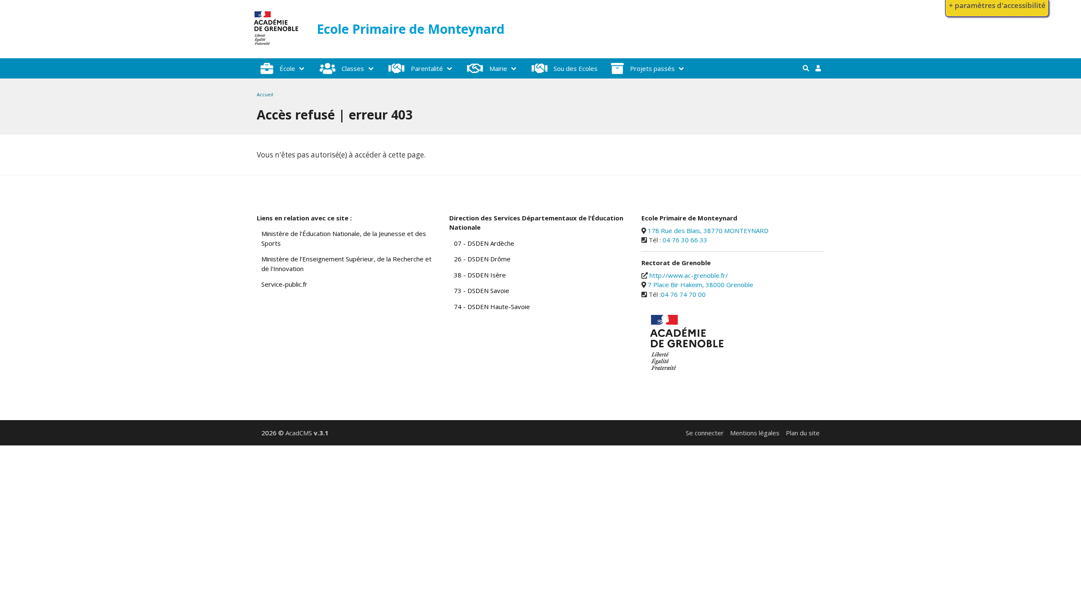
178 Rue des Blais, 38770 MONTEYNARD (708, 230)
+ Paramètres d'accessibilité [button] (997, 5)
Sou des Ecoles (576, 68)
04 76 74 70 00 (683, 294)
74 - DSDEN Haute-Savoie (492, 306)
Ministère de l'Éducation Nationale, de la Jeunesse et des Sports (343, 238)
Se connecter (705, 433)
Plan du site (803, 433)
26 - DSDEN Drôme (482, 259)
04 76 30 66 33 (685, 240)
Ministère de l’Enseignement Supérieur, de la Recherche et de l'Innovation (346, 264)
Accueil (265, 94)
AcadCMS (307, 433)
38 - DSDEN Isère (480, 275)
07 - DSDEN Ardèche (484, 243)
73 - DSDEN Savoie (481, 290)
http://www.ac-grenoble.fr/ (688, 275)
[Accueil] (276, 47)
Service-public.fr (284, 284)
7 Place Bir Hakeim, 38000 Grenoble (700, 284)
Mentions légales (755, 433)
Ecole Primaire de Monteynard (411, 29)
